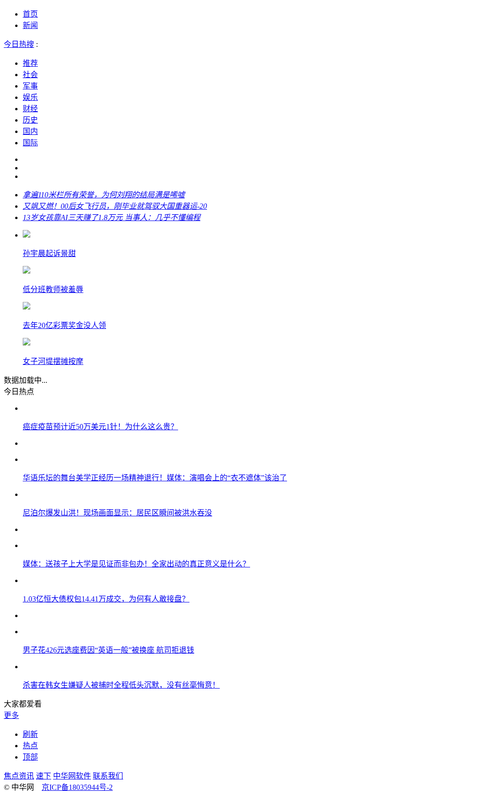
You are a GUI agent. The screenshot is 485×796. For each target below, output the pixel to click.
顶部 (30, 757)
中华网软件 (72, 776)
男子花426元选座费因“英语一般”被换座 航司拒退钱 (108, 650)
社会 (30, 75)
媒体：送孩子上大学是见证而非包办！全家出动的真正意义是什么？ (136, 564)
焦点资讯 (19, 776)
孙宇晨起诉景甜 (49, 253)
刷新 (30, 734)
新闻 (30, 25)
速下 (43, 776)
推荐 (30, 63)
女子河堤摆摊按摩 (53, 361)
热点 (30, 746)
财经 (30, 109)
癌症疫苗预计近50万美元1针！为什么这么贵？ (100, 427)
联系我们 (108, 776)
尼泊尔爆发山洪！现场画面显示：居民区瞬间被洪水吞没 (117, 513)
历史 (30, 120)
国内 (30, 131)
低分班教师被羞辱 (53, 289)
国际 (30, 143)
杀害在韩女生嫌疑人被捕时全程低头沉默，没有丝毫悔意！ (121, 685)
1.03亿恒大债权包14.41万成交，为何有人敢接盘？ (106, 599)
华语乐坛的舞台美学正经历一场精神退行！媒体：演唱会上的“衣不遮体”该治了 (155, 478)
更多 (11, 715)
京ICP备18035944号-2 (77, 787)
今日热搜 (19, 44)
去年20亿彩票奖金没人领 (64, 325)
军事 (30, 86)
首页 (30, 14)
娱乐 (30, 97)
